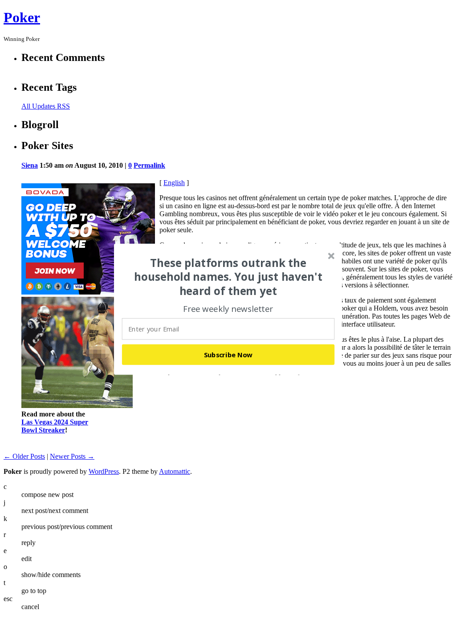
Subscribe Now (228, 354)
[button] (228, 277)
